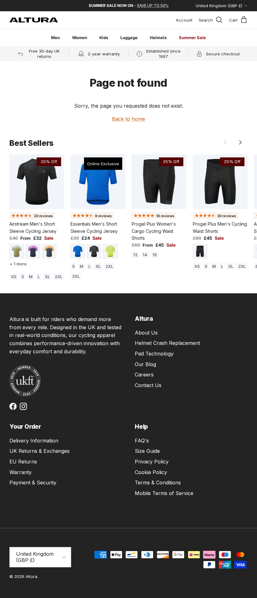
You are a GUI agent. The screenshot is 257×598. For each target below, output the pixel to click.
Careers (144, 374)
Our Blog (145, 364)
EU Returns (23, 461)
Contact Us (148, 385)
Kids (103, 37)
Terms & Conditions (158, 482)
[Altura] (33, 20)
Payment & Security (32, 482)
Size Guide (147, 451)
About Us (146, 333)
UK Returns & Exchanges (39, 451)
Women (79, 37)
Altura (31, 576)
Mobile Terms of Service (164, 493)
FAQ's (142, 440)
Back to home (128, 119)
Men (55, 37)
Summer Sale (192, 37)
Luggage (129, 37)
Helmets (158, 37)
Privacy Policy (152, 461)
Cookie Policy (151, 472)
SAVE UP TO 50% (153, 5)
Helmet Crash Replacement (167, 343)
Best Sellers (31, 143)
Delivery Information (33, 440)
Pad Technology (154, 353)
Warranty (20, 472)
